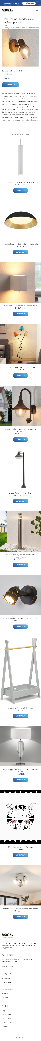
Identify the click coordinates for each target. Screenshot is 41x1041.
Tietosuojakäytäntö (9, 1022)
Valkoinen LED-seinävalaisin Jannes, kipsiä (20, 306)
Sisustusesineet (7, 986)
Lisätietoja (10, 85)
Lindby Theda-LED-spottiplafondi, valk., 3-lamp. (21, 909)
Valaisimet (5, 997)
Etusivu (4, 25)
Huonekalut (6, 978)
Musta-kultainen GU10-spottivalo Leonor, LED (20, 618)
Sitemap (5, 1026)
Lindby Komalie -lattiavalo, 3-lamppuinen (20, 367)
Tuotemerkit (15, 71)
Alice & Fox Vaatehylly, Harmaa (20, 708)
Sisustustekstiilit (7, 990)
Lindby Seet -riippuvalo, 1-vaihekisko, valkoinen (20, 182)
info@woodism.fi (8, 966)
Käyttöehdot (6, 1018)
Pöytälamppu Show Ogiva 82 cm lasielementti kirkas (20, 771)
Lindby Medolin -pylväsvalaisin (20, 493)
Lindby (22, 71)
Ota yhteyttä (6, 1015)
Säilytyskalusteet (8, 982)
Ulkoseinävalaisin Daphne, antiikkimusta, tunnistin (20, 430)
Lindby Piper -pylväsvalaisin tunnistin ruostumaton (20, 556)
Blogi (3, 1011)
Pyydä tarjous (29, 3)
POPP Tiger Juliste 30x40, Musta (20, 847)
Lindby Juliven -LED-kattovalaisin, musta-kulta (20, 244)
